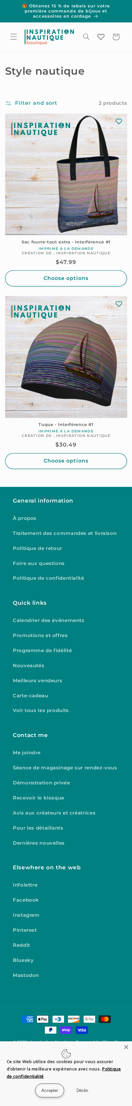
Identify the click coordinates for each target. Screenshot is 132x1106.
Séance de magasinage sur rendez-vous (65, 768)
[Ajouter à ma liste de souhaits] (118, 121)
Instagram (26, 915)
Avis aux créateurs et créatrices (54, 813)
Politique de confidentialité (48, 578)
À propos (25, 518)
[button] (13, 36)
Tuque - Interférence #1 (66, 424)
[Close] (126, 1047)
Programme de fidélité (42, 650)
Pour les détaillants (38, 828)
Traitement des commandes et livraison (65, 533)
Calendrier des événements (49, 620)
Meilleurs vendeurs (37, 681)
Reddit (21, 945)
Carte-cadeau (30, 696)
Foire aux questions (39, 563)
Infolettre (25, 885)
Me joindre (26, 753)
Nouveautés (28, 665)
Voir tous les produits (41, 710)
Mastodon (26, 975)
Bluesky (23, 960)
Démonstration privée (41, 783)
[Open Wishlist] (101, 36)
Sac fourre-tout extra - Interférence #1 (66, 242)
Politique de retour (37, 548)
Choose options (66, 278)
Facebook (26, 900)
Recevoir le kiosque (38, 798)
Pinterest (25, 930)
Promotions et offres (40, 635)
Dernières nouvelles (39, 843)
